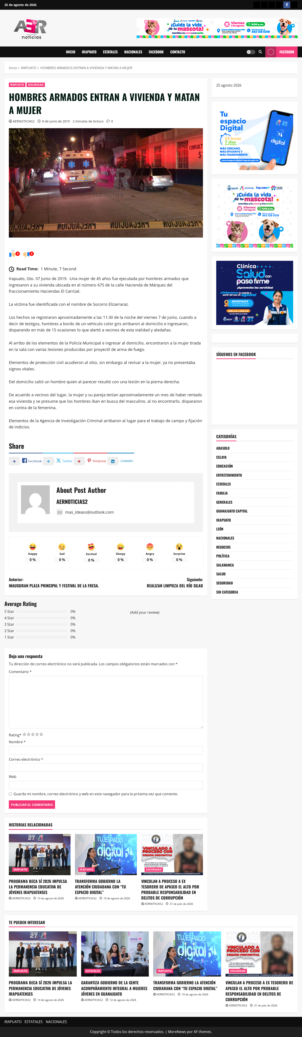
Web (12, 776)
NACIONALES (133, 51)
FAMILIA (222, 493)
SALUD (221, 574)
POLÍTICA (222, 556)
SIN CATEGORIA (227, 592)
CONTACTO (177, 51)
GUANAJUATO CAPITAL (232, 511)
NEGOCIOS (223, 547)
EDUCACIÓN (224, 466)
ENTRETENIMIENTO (229, 475)
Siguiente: (175, 583)
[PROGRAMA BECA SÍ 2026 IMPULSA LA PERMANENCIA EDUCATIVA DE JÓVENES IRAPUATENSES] (40, 854)
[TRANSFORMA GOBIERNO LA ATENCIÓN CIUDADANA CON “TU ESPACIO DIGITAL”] (106, 854)
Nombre (17, 741)
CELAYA (221, 457)
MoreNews (177, 1031)
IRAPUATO (89, 51)
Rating (15, 735)
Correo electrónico (26, 759)
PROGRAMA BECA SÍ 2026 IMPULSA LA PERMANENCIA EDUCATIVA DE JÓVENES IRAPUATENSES (38, 886)
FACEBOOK (156, 51)
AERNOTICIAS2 (23, 121)
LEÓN (219, 529)
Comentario (20, 671)
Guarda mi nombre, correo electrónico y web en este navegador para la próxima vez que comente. (95, 793)
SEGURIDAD (36, 85)
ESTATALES (110, 51)
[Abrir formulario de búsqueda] (260, 51)
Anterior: (54, 583)
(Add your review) (144, 612)
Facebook (286, 51)
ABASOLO (222, 448)
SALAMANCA (225, 565)
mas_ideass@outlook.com (89, 512)
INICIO (70, 51)
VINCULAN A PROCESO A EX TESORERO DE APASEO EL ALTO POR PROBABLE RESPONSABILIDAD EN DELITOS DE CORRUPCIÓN (170, 889)
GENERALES (224, 502)
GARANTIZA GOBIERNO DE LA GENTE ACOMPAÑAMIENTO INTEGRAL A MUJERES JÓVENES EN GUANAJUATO (114, 988)
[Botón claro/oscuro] (251, 52)
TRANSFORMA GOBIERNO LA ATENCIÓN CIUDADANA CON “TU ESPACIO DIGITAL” (100, 886)
